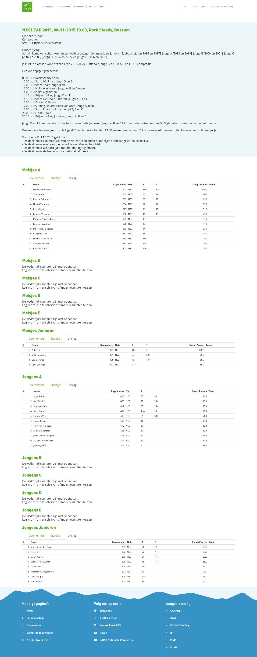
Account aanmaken (221, 6)
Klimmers (79, 6)
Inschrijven (47, 6)
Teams (92, 6)
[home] (27, 7)
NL (185, 6)
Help (102, 6)
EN (194, 6)
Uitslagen (64, 6)
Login (203, 6)
